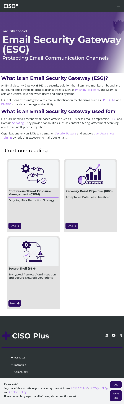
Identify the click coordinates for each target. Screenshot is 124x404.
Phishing (80, 90)
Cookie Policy (17, 392)
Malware (93, 90)
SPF (104, 100)
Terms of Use (79, 388)
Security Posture (65, 133)
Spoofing (18, 123)
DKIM (111, 100)
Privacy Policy (98, 388)
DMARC (6, 104)
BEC (113, 119)
